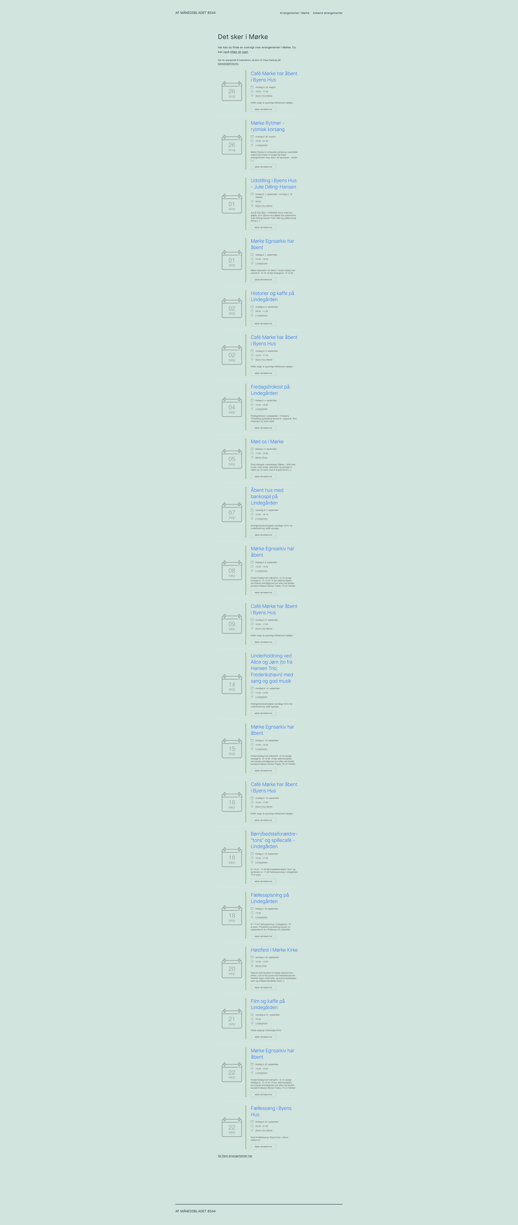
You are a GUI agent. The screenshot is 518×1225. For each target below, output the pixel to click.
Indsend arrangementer (328, 13)
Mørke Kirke (261, 965)
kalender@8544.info (228, 63)
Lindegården (261, 145)
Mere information (263, 109)
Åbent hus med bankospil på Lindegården (267, 496)
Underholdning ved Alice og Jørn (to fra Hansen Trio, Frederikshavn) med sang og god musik (272, 668)
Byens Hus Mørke (263, 95)
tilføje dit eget (239, 52)
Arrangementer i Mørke (294, 13)
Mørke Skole (261, 457)
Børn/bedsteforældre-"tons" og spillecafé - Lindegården (274, 840)
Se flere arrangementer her (235, 1156)
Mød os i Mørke (267, 441)
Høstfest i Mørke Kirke (274, 950)
